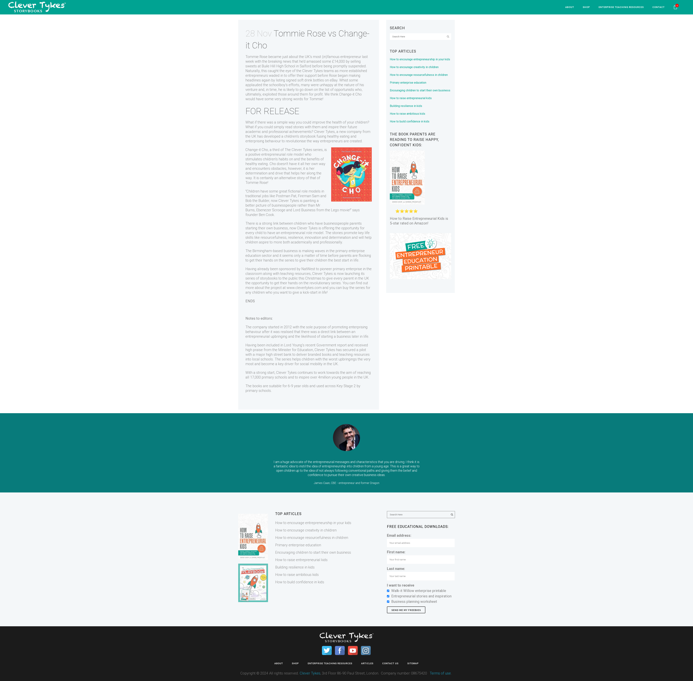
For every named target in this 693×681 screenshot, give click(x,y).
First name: (396, 552)
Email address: (399, 535)
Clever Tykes (310, 673)
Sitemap (413, 663)
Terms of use (440, 673)
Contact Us (390, 663)
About (278, 663)
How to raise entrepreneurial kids (411, 98)
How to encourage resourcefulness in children (419, 75)
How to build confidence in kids (409, 121)
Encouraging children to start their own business (420, 90)
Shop (295, 663)
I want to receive (400, 585)
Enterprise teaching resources (330, 663)
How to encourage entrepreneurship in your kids (420, 59)
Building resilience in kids (406, 106)
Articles (367, 663)
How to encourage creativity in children (414, 67)
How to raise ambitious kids (407, 113)
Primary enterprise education (408, 82)
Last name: (396, 569)
